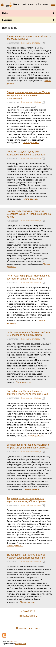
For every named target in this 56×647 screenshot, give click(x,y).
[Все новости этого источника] (43, 43)
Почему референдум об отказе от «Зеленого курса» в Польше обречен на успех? (29, 214)
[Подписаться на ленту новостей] (4, 635)
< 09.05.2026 (28, 611)
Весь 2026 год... (28, 616)
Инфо (5, 13)
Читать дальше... (31, 142)
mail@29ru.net (20, 644)
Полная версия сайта (28, 628)
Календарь (7, 20)
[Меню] (52, 4)
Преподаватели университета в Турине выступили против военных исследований (28, 95)
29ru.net (14, 641)
